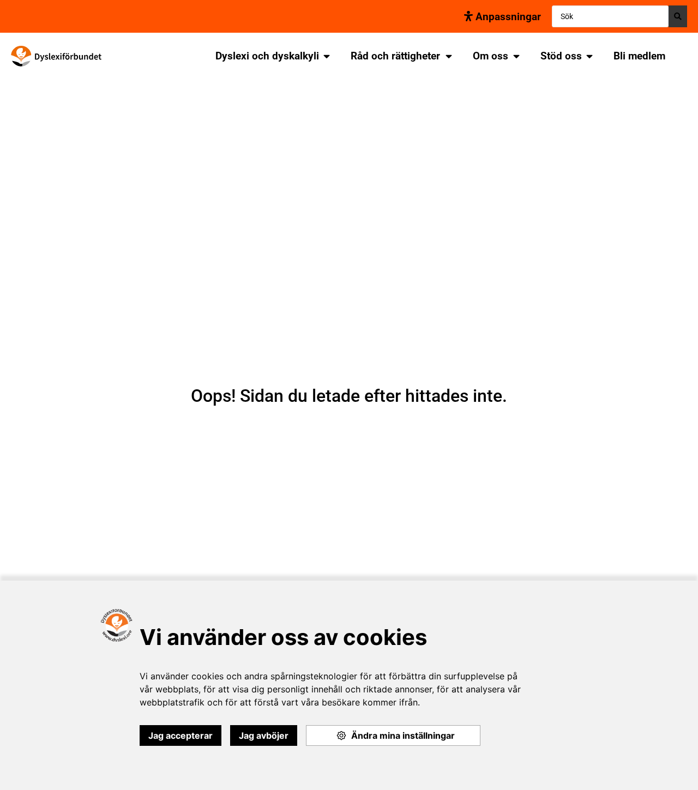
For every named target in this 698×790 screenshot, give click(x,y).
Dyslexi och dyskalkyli (267, 56)
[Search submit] (678, 16)
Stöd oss (561, 56)
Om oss (490, 56)
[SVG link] (56, 56)
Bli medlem (639, 56)
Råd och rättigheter (395, 56)
